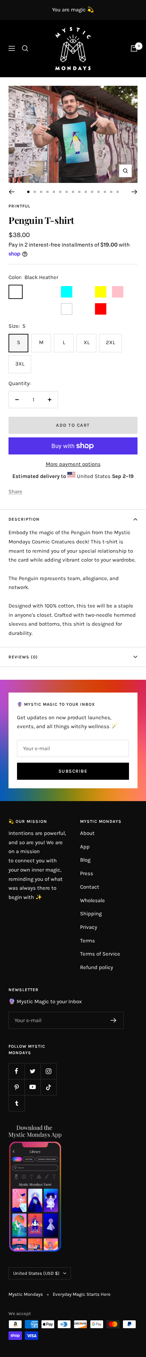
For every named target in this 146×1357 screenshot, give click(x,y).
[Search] (25, 48)
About (87, 833)
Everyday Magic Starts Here (82, 1294)
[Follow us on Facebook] (16, 1071)
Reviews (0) (23, 656)
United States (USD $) (36, 1273)
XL (87, 342)
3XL (19, 364)
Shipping (91, 913)
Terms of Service (100, 954)
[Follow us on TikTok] (48, 1087)
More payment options (73, 464)
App (85, 846)
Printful (19, 206)
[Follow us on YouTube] (32, 1087)
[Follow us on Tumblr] (16, 1103)
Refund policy (96, 967)
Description (24, 519)
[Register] (114, 1020)
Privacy (88, 927)
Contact (89, 887)
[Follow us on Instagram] (48, 1071)
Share (15, 491)
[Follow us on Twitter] (32, 1071)
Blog (85, 860)
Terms (87, 940)
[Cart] (133, 48)
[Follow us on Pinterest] (16, 1087)
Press (86, 873)
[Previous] (12, 191)
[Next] (134, 191)
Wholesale (92, 900)
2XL (110, 342)
